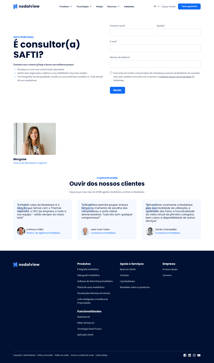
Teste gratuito (189, 6)
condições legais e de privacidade (175, 76)
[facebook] (185, 355)
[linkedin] (189, 355)
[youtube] (199, 355)
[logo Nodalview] (26, 6)
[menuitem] (66, 6)
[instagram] (194, 355)
